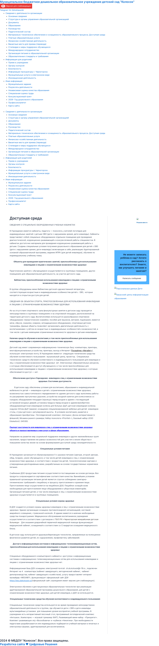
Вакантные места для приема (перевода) (27, 44)
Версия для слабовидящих (18, 6)
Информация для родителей (19, 59)
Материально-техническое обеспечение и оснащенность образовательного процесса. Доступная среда (56, 35)
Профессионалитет (17, 102)
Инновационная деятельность (22, 78)
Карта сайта (14, 106)
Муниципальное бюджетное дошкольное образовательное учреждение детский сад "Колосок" (67, 2)
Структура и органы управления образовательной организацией (38, 19)
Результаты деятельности (20, 87)
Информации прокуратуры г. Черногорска (27, 72)
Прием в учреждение (18, 62)
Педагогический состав (19, 31)
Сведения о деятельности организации (24, 13)
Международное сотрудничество (23, 50)
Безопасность (14, 69)
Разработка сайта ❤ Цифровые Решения (28, 644)
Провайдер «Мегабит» (81, 350)
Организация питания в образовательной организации (33, 53)
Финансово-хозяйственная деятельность (27, 41)
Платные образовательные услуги (24, 38)
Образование (14, 25)
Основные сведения (17, 16)
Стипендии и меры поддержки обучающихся (29, 47)
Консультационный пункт (20, 96)
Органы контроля (16, 65)
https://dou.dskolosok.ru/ (21, 580)
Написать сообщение (132, 278)
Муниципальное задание (19, 84)
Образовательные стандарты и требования (28, 56)
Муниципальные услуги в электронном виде (28, 75)
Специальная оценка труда (21, 93)
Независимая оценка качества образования (28, 90)
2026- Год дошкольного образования (25, 99)
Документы (13, 22)
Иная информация (14, 81)
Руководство (14, 28)
